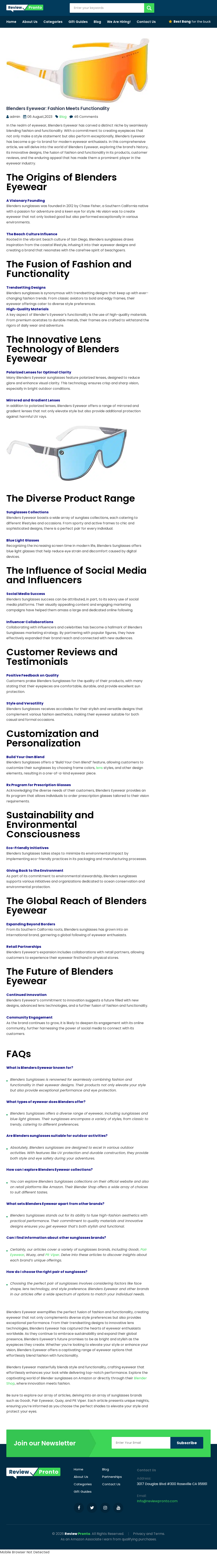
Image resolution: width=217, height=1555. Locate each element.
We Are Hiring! (119, 21)
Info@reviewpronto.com (157, 1501)
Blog (97, 21)
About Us (30, 21)
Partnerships (112, 1476)
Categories (53, 21)
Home (11, 21)
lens (99, 767)
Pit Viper (52, 1254)
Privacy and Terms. (149, 1533)
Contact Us (146, 21)
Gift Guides (78, 21)
